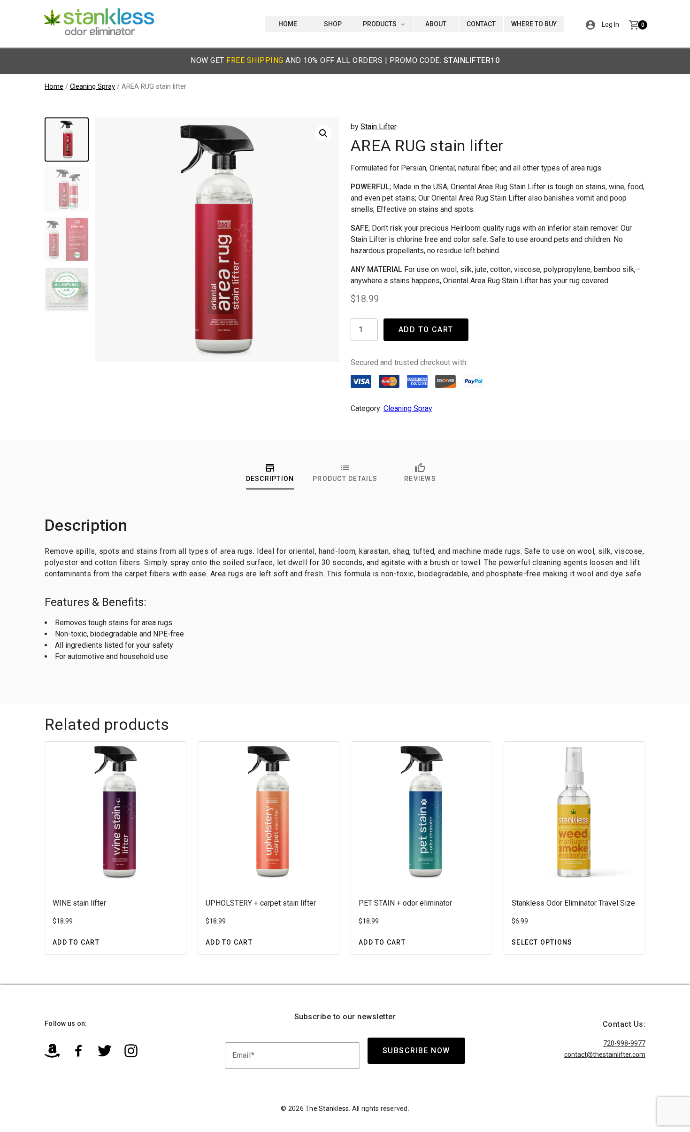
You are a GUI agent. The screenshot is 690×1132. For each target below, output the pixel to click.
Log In (610, 24)
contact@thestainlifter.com (604, 1054)
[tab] (269, 472)
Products (380, 24)
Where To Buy (534, 24)
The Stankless (327, 1108)
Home (287, 24)
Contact (481, 24)
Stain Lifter (378, 126)
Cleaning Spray (92, 86)
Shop (333, 24)
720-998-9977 (624, 1043)
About (435, 24)
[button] (590, 24)
